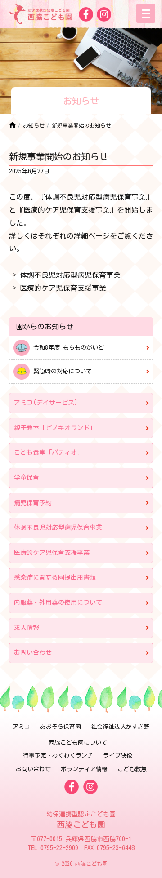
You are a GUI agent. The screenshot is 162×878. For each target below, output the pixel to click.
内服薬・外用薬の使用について (58, 602)
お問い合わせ (33, 652)
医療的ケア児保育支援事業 (52, 553)
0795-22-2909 (59, 848)
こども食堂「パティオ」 (48, 452)
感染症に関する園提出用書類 (55, 577)
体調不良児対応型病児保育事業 (58, 527)
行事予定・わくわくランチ (58, 755)
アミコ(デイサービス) (46, 402)
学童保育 (26, 477)
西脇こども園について (78, 742)
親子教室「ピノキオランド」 (55, 428)
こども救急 (132, 769)
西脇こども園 (81, 820)
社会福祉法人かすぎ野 (120, 727)
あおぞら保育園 (60, 727)
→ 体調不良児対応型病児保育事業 (65, 275)
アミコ (21, 727)
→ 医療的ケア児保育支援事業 (57, 288)
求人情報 (26, 628)
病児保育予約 (33, 503)
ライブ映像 (117, 755)
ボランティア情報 (84, 769)
